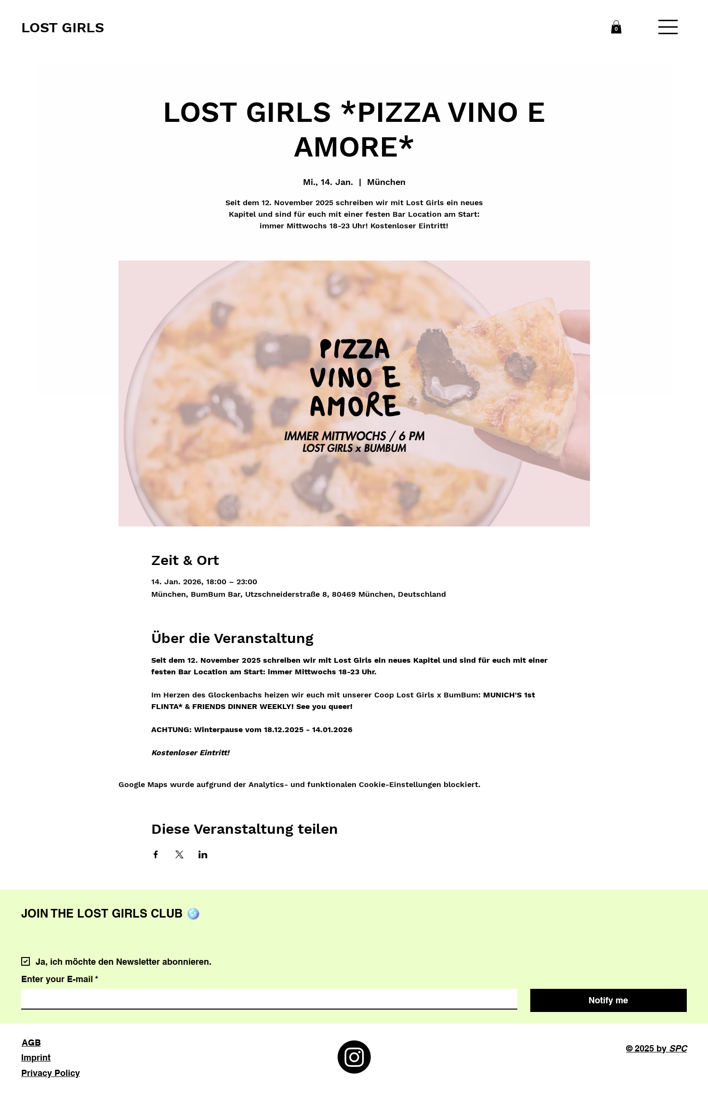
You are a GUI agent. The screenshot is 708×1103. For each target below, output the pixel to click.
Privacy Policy (50, 1073)
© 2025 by (656, 1048)
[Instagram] (354, 1057)
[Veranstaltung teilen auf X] (179, 854)
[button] (616, 26)
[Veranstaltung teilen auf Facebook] (155, 854)
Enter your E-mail (59, 979)
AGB (31, 1042)
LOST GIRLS (62, 27)
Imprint (36, 1057)
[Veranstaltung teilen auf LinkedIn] (203, 854)
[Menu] (668, 27)
